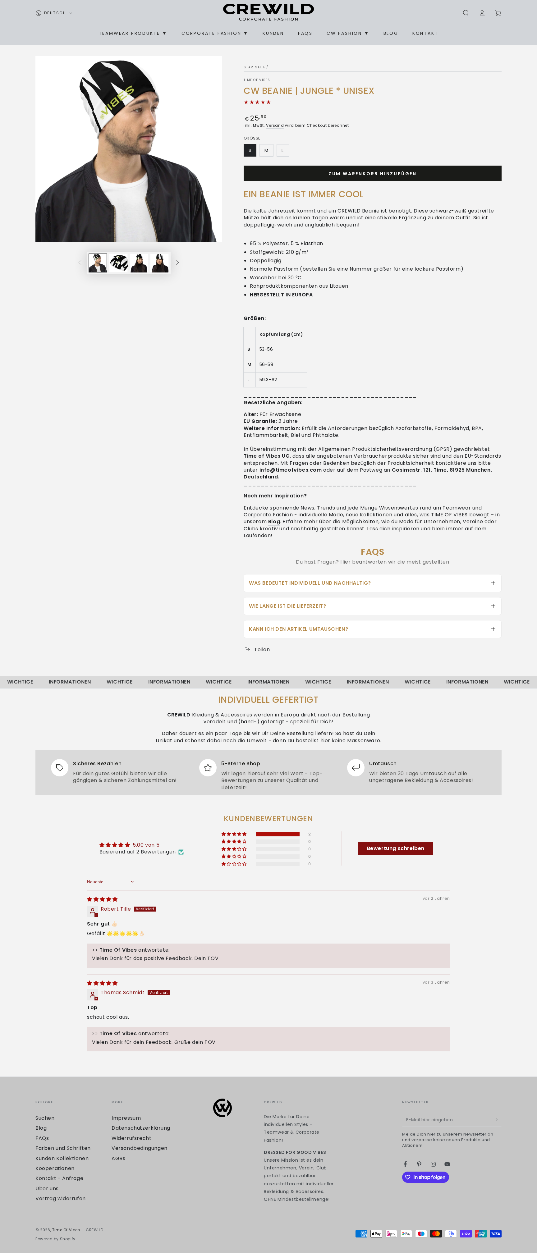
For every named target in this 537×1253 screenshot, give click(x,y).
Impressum (126, 1118)
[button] (466, 13)
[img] (102, 899)
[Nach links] (80, 263)
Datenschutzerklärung (141, 1128)
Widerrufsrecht (131, 1138)
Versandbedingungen (140, 1148)
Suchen (45, 1118)
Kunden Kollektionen (62, 1158)
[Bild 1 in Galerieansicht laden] (98, 263)
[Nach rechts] (177, 263)
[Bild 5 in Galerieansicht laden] (159, 263)
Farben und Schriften (63, 1148)
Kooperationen (55, 1168)
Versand (275, 125)
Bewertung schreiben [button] (396, 848)
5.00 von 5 (146, 844)
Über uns (47, 1188)
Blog (41, 1128)
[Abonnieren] (498, 1120)
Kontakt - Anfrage (59, 1178)
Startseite (254, 67)
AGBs (118, 1158)
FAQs (42, 1138)
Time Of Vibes (257, 80)
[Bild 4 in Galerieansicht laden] (139, 263)
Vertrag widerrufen (60, 1198)
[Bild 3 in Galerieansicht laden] (118, 263)
